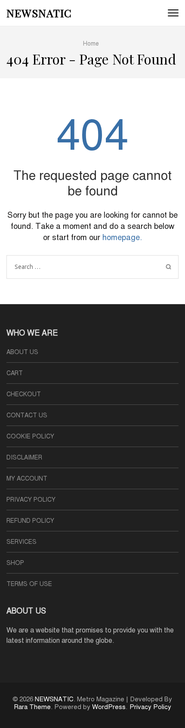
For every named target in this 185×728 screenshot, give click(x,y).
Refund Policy (30, 520)
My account (26, 478)
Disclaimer (24, 457)
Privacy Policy (31, 499)
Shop (15, 563)
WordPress (109, 707)
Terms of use (29, 584)
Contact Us (26, 415)
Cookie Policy (30, 436)
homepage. (122, 237)
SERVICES (21, 542)
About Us (22, 352)
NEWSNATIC (39, 13)
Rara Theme (32, 707)
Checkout (23, 394)
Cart (14, 373)
